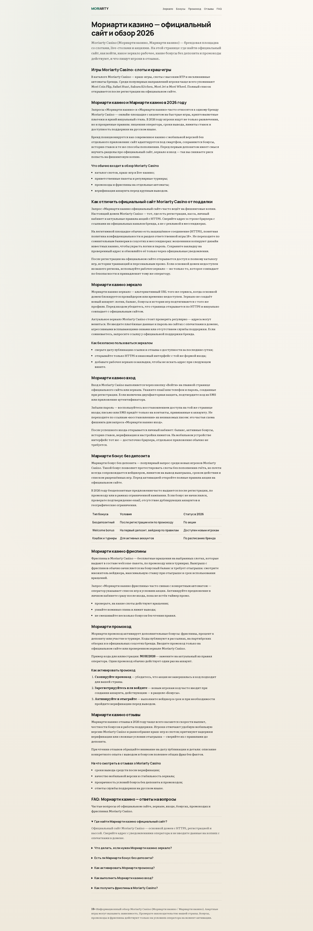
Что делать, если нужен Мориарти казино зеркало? (133, 848)
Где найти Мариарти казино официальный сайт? (130, 821)
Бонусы (180, 8)
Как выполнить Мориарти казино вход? (123, 878)
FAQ (219, 8)
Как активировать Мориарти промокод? (124, 868)
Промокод (194, 8)
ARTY (99, 8)
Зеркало (168, 8)
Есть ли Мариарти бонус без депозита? (123, 858)
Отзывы (209, 8)
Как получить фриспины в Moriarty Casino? (126, 888)
